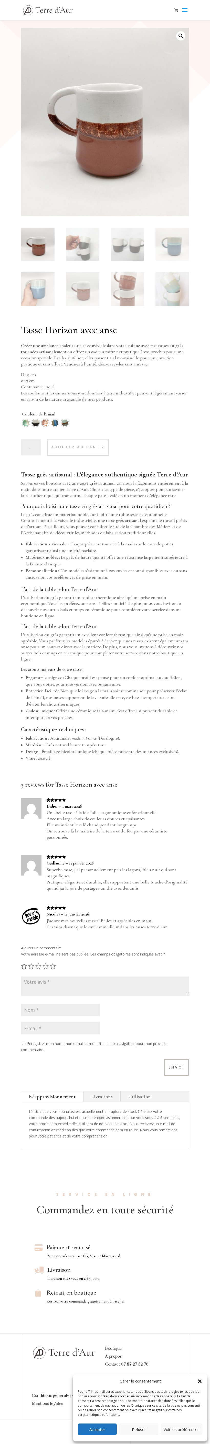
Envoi (177, 1067)
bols (64, 609)
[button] (199, 1381)
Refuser (139, 1429)
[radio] (26, 423)
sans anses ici (137, 364)
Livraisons (102, 1097)
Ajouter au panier (78, 447)
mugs (79, 609)
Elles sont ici (112, 603)
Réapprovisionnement (52, 1097)
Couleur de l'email (38, 414)
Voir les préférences (182, 1429)
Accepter (97, 1429)
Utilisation (139, 1097)
